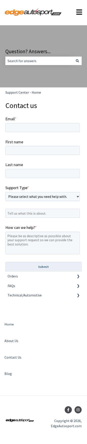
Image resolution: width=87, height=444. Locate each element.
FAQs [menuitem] (11, 285)
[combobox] (39, 61)
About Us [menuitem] (11, 340)
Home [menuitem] (9, 324)
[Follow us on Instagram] (78, 409)
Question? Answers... (28, 51)
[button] (78, 276)
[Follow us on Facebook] (68, 409)
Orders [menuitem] (13, 276)
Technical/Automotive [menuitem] (25, 295)
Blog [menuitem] (8, 373)
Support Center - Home (23, 92)
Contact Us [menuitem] (12, 357)
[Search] (77, 61)
